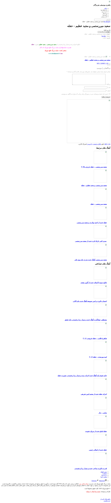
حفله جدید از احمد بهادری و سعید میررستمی (92, 223)
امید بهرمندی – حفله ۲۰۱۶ (98, 357)
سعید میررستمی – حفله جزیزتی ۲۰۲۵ (94, 167)
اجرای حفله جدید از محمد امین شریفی (94, 394)
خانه (109, 21)
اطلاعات (108, 32)
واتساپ (95, 144)
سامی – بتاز (103, 413)
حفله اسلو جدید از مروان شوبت (96, 431)
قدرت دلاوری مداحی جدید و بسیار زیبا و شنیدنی (90, 468)
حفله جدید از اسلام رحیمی (98, 450)
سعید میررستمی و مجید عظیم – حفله (97, 60)
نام (109, 87)
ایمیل (108, 90)
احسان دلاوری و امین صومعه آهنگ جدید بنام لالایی (90, 301)
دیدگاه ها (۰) (101, 32)
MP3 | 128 (106, 63)
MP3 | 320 (100, 63)
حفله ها (106, 21)
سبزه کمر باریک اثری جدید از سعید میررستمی (91, 241)
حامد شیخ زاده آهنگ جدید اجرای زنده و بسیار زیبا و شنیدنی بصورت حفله (82, 375)
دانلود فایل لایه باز (105, 499)
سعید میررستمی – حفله (99, 204)
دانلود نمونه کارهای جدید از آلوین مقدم (94, 282)
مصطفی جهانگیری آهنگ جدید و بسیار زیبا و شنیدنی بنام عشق (86, 320)
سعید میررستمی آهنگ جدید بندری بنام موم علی (90, 260)
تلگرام (99, 144)
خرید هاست (107, 501)
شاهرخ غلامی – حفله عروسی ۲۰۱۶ (95, 338)
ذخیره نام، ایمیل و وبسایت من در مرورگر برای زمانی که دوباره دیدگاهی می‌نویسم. (84, 94)
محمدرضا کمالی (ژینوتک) (93, 491)
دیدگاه (108, 84)
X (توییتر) (89, 144)
